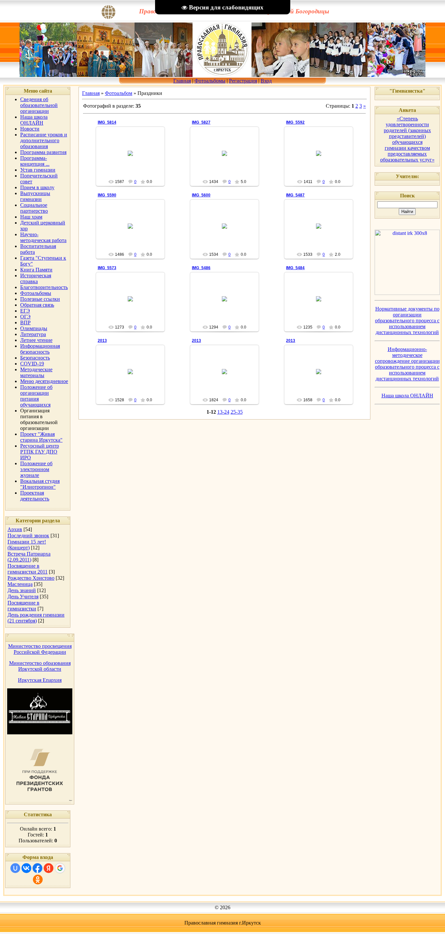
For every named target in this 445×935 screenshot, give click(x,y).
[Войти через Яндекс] (48, 868)
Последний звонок (28, 535)
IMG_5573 (107, 268)
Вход (266, 81)
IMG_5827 (201, 122)
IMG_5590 (107, 195)
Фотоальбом (118, 93)
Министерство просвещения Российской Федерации (40, 649)
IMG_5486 (201, 268)
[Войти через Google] (60, 868)
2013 (102, 340)
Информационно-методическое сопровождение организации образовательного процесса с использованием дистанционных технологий (407, 363)
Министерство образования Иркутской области (40, 666)
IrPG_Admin (133, 158)
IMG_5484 (295, 268)
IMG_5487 (295, 195)
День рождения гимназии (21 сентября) (36, 617)
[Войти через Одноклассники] (38, 879)
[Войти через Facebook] (37, 868)
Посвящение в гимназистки (23, 605)
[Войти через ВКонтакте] (26, 868)
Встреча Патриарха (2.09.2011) (28, 556)
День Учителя (22, 596)
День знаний (21, 590)
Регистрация (243, 81)
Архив (14, 529)
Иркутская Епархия (40, 680)
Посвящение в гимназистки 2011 (27, 569)
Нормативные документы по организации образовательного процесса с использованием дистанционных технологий (407, 320)
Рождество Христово (30, 578)
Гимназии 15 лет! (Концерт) (26, 544)
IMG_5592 (295, 122)
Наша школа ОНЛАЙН (407, 395)
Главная (182, 81)
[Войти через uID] (15, 868)
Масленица (20, 584)
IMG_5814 (107, 122)
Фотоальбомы (209, 81)
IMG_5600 (201, 195)
